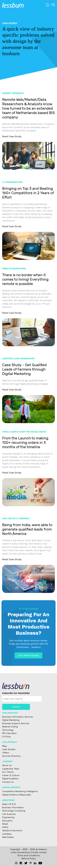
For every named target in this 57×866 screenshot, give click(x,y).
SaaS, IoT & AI (9, 804)
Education (7, 820)
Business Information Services (17, 717)
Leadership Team (10, 769)
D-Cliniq (6, 736)
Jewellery (7, 834)
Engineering (8, 817)
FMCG (5, 827)
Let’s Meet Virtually (28, 655)
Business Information (13, 807)
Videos (5, 752)
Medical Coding (10, 726)
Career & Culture (10, 775)
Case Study (11, 136)
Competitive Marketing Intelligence (20, 791)
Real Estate (8, 837)
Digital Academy (10, 778)
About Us (7, 765)
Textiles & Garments (12, 830)
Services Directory (11, 756)
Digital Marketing (10, 720)
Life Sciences (9, 814)
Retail (5, 824)
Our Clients (8, 772)
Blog (4, 746)
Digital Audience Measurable (16, 795)
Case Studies (8, 749)
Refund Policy (28, 858)
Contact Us (8, 782)
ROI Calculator (9, 733)
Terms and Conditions (28, 855)
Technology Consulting (13, 810)
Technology (7, 730)
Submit (16, 706)
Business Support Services (15, 723)
